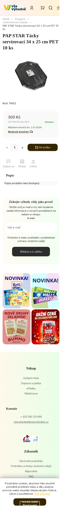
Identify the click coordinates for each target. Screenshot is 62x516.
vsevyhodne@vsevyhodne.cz (31, 422)
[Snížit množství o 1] (6, 148)
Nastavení (30, 505)
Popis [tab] (10, 175)
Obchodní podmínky (31, 461)
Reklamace (31, 393)
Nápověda (31, 471)
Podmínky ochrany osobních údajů (31, 466)
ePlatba (31, 388)
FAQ (31, 476)
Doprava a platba (31, 383)
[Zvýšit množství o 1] (22, 148)
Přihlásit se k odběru (31, 251)
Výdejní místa (31, 378)
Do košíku (44, 147)
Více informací (42, 493)
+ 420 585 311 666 (31, 416)
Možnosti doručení (18, 131)
